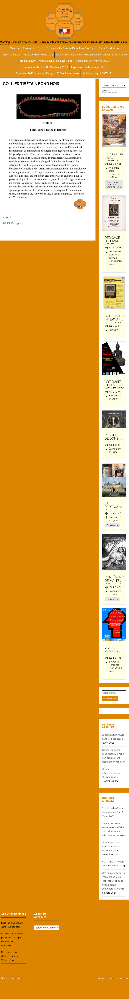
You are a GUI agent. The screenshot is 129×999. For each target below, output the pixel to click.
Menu (13, 48)
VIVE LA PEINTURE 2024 (38, 54)
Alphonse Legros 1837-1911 (98, 73)
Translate (112, 92)
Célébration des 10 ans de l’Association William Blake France (91, 54)
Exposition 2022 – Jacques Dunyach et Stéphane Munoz (47, 73)
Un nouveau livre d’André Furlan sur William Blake (111, 773)
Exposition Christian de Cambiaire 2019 (45, 67)
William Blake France (13, 978)
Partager (16, 223)
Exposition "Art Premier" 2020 (92, 61)
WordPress (123, 978)
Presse (27, 48)
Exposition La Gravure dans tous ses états (71, 48)
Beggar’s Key (28, 61)
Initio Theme (102, 978)
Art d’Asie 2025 (11, 54)
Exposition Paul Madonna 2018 (88, 67)
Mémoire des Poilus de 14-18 (56, 61)
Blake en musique (109, 48)
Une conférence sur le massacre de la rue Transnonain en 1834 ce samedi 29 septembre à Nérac (113, 881)
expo (40, 48)
